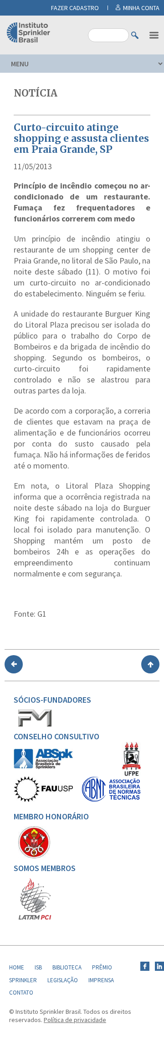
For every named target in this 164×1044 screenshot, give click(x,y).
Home (16, 967)
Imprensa (101, 980)
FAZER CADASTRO (75, 8)
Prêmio (102, 967)
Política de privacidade (75, 1020)
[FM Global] (34, 724)
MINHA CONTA (141, 8)
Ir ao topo (150, 664)
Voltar (14, 664)
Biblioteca (67, 967)
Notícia (35, 93)
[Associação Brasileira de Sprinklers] (43, 767)
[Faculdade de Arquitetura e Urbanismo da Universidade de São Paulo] (43, 800)
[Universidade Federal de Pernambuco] (131, 774)
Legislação (62, 980)
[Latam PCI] (34, 918)
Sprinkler (23, 980)
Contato (21, 992)
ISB (38, 967)
